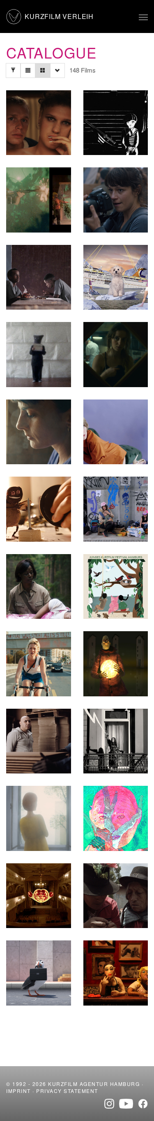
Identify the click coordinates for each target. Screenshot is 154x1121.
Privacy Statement (67, 1090)
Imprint (18, 1090)
